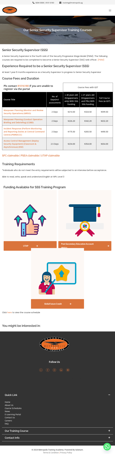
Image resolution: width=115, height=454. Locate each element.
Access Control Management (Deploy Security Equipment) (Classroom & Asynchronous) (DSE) (21, 143)
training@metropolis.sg (73, 2)
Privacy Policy (66, 452)
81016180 (23, 86)
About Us (9, 405)
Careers (8, 420)
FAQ (7, 423)
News (7, 411)
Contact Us (10, 417)
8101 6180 (50, 2)
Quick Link (11, 395)
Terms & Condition (51, 452)
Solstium (79, 450)
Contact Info (12, 437)
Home (7, 402)
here (9, 312)
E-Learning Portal (13, 414)
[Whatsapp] (107, 446)
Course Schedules (13, 408)
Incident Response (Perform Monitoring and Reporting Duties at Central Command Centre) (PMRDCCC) (24, 131)
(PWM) (101, 59)
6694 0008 (39, 2)
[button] (57, 395)
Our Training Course (16, 430)
